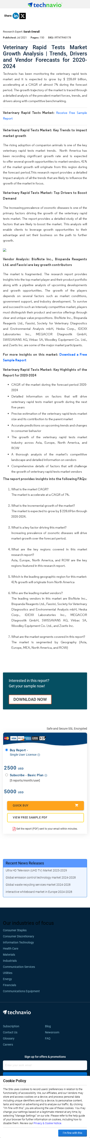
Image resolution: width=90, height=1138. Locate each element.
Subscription (11, 1026)
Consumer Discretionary (18, 936)
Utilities (7, 973)
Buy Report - (23, 752)
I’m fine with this (72, 1132)
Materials (9, 954)
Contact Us (10, 1032)
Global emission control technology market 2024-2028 (41, 877)
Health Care (10, 948)
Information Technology (18, 942)
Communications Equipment (21, 991)
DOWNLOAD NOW (30, 699)
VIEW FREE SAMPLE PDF (30, 817)
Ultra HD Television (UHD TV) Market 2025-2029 (36, 870)
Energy (7, 979)
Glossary (8, 1038)
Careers (8, 1044)
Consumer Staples (15, 930)
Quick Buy (21, 805)
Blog (49, 1026)
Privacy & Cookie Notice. (47, 1123)
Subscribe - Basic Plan (27, 775)
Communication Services (19, 966)
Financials (9, 985)
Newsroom (53, 1032)
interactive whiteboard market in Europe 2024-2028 (39, 891)
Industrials (10, 960)
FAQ (49, 1038)
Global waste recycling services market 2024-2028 (38, 884)
